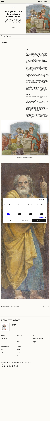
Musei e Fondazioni (4, 347)
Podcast (2, 362)
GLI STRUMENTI (4, 355)
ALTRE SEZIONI (35, 342)
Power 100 (3, 364)
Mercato (18, 351)
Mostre (13, 7)
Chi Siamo (19, 355)
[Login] (5, 1)
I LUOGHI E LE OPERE (5, 342)
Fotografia (35, 349)
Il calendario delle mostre (6, 357)
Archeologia (3, 344)
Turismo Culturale (4, 349)
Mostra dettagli (41, 217)
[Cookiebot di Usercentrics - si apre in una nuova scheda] (39, 199)
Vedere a (34, 351)
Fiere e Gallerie (20, 344)
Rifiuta (11, 220)
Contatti (18, 364)
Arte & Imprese (20, 349)
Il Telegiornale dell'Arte (21, 359)
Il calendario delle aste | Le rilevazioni (8, 359)
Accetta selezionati (25, 220)
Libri (34, 344)
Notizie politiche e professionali (39, 347)
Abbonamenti (40, 1)
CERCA (46, 1)
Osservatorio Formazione (6, 366)
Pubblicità (19, 362)
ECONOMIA (19, 342)
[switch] (19, 214)
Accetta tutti (39, 220)
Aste (18, 347)
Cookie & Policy (20, 366)
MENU (3, 1)
